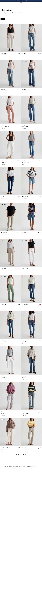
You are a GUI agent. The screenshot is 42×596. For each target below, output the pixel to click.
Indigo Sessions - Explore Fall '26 (21, 0)
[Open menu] (2, 3)
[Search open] (38, 3)
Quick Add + (17, 86)
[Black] (24, 445)
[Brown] (1, 50)
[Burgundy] (3, 122)
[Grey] (3, 230)
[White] (4, 50)
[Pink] (3, 50)
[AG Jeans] (21, 3)
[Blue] (22, 50)
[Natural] (1, 122)
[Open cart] (40, 3)
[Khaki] (3, 301)
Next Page (21, 457)
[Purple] (5, 50)
